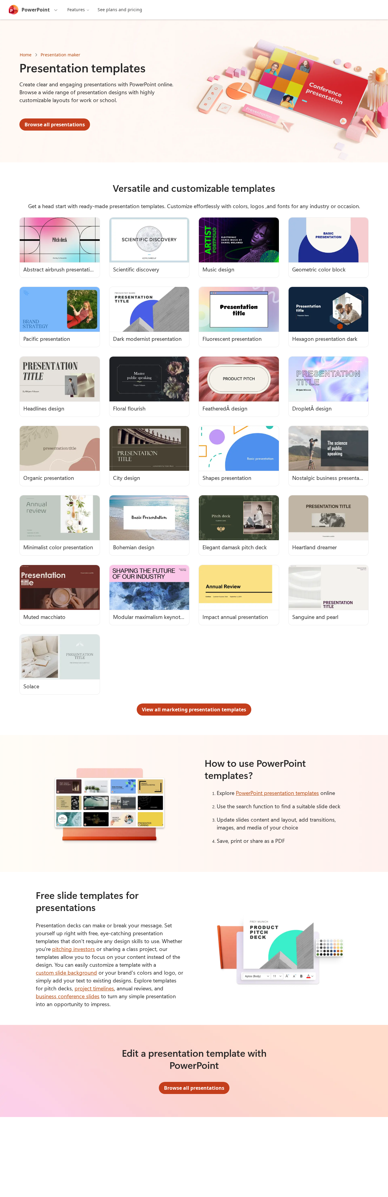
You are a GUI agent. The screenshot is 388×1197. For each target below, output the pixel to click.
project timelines (94, 988)
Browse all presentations (55, 124)
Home (26, 55)
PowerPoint (36, 9)
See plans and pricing (120, 9)
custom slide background (66, 972)
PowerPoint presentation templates (277, 792)
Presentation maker (60, 55)
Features (76, 9)
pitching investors (73, 949)
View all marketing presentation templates (194, 709)
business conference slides (67, 996)
